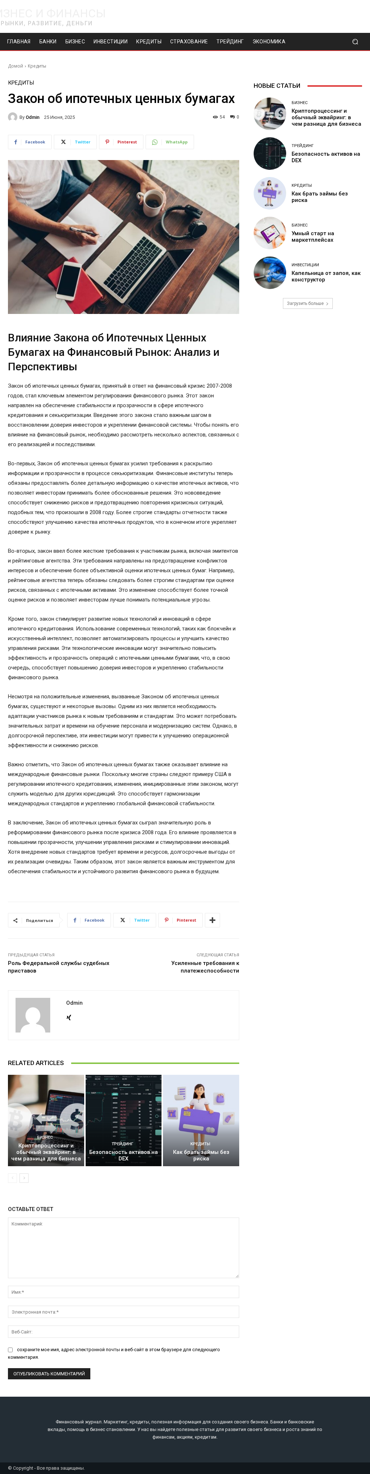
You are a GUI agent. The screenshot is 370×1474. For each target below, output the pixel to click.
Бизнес (45, 1137)
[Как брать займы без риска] (201, 1120)
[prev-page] (12, 1178)
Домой (15, 66)
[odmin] (14, 117)
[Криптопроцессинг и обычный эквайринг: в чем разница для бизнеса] (46, 1120)
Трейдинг (122, 1144)
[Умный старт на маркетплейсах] (270, 233)
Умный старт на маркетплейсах (313, 236)
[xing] (69, 1016)
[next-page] (24, 1178)
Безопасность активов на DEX (123, 1155)
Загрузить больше (305, 303)
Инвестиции (305, 265)
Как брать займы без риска (201, 1155)
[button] (355, 41)
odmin (32, 117)
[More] (212, 920)
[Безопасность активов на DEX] (124, 1120)
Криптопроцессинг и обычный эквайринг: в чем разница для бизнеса (46, 1152)
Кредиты (37, 66)
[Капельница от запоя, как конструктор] (270, 273)
